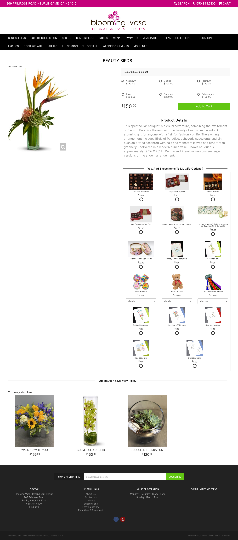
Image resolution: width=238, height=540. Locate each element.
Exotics (13, 46)
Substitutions (91, 503)
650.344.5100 (205, 3)
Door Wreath (33, 46)
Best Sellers (17, 38)
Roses (103, 38)
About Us (91, 494)
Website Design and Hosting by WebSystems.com (209, 535)
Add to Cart (204, 106)
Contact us (90, 497)
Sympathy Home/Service (141, 38)
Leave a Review (90, 506)
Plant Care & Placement (90, 510)
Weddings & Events (116, 46)
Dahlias (52, 46)
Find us (33, 506)
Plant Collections (177, 38)
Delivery (90, 500)
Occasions (205, 38)
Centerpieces (85, 38)
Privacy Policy (57, 535)
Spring (66, 38)
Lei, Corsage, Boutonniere (80, 46)
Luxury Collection (44, 38)
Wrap (116, 38)
